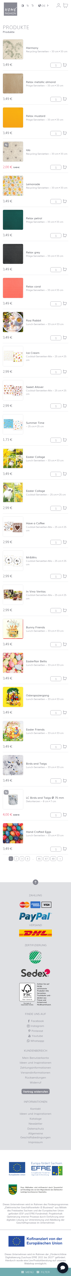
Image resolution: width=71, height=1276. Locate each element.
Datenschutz (35, 1128)
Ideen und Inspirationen (35, 1062)
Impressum (35, 1142)
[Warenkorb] (65, 5)
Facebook (37, 1021)
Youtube (37, 1036)
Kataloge (36, 1118)
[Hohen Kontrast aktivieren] (22, 5)
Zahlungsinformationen (35, 1067)
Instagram (37, 1026)
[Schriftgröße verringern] (27, 5)
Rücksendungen (35, 1077)
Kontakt (35, 1108)
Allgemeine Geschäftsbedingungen (35, 1135)
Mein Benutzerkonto (35, 1058)
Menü (29, 1272)
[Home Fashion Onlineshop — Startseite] (10, 9)
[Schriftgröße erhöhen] (32, 5)
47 (46, 858)
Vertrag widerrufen (35, 1091)
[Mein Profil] (58, 5)
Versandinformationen (35, 1072)
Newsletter (35, 1123)
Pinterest (37, 1031)
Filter (45, 1272)
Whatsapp (37, 1041)
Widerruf (35, 1082)
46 (39, 858)
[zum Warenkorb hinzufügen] (64, 65)
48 (53, 858)
